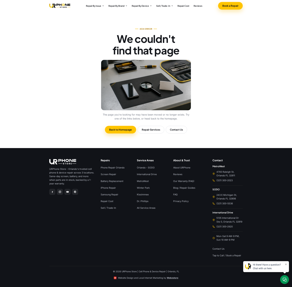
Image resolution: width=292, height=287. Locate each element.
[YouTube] (67, 192)
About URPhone (181, 167)
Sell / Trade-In (163, 5)
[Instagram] (60, 192)
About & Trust (181, 160)
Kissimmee (143, 194)
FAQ (175, 194)
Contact (217, 160)
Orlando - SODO (146, 167)
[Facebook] (52, 192)
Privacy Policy (181, 201)
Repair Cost (183, 5)
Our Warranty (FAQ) (183, 181)
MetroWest (143, 181)
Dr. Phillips (142, 201)
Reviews (198, 5)
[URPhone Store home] (59, 6)
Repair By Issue (93, 5)
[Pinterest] (75, 192)
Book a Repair (230, 5)
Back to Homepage (120, 129)
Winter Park (143, 187)
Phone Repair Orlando (113, 167)
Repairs (105, 160)
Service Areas (145, 160)
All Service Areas (146, 207)
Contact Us (176, 129)
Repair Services (151, 129)
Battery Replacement (112, 181)
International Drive (147, 174)
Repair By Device (140, 5)
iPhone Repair (108, 187)
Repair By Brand (116, 5)
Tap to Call (218, 255)
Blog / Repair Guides (184, 187)
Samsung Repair (109, 194)
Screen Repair (108, 174)
